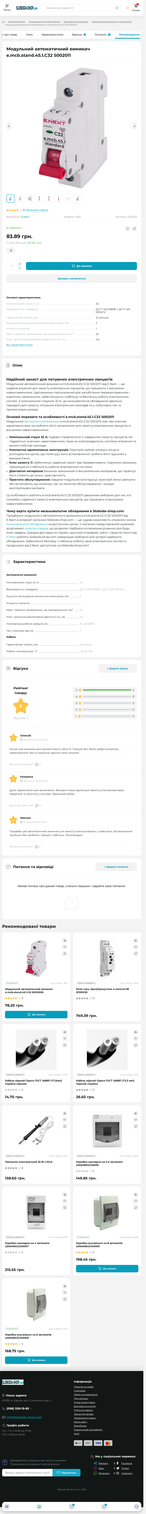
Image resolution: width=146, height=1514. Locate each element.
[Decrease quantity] (20, 268)
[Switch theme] (127, 7)
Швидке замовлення (72, 278)
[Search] (117, 7)
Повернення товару (85, 1417)
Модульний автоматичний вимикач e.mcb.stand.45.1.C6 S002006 (29, 990)
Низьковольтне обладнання (44, 21)
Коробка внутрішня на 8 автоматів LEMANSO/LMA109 (99, 1245)
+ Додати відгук (117, 668)
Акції (76, 1433)
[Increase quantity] (20, 264)
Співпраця (79, 1390)
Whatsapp (104, 1473)
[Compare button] (134, 228)
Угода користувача (84, 1402)
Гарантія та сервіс (84, 1386)
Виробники (80, 1425)
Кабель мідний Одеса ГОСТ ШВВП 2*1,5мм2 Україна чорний (33, 1082)
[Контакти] (136, 1506)
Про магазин (81, 1398)
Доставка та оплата (85, 1406)
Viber (101, 1468)
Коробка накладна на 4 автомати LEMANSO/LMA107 (27, 1245)
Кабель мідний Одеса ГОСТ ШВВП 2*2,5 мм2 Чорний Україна (105, 1082)
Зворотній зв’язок (84, 1414)
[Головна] (39, 1506)
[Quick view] (64, 940)
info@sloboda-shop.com (24, 1417)
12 (11, 250)
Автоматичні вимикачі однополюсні (112, 21)
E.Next (25, 216)
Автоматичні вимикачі (76, 21)
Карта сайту (80, 1421)
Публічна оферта (83, 1410)
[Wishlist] (64, 946)
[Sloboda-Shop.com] (27, 7)
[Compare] (64, 953)
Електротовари (16, 21)
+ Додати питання (116, 866)
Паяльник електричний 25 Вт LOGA (29, 1161)
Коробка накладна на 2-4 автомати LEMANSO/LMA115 (99, 1163)
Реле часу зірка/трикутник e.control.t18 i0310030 (102, 990)
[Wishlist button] (127, 228)
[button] (134, 126)
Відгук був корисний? (25, 764)
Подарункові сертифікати (88, 1429)
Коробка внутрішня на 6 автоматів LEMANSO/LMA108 (28, 1336)
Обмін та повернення (86, 1394)
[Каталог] (7, 1506)
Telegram (103, 1463)
